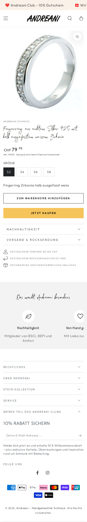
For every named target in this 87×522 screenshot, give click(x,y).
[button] (69, 18)
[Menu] (6, 18)
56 (36, 172)
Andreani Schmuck (16, 121)
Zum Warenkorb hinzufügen (43, 198)
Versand (20, 154)
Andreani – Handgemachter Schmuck (40, 508)
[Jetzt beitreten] (81, 436)
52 (9, 172)
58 (49, 172)
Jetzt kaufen (43, 213)
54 (22, 172)
